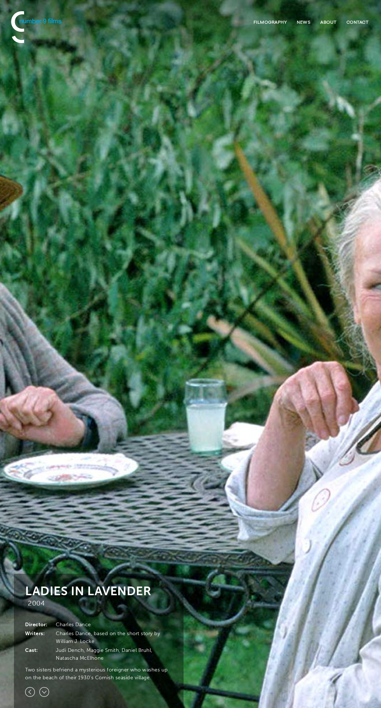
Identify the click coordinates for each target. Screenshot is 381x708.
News (303, 23)
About (328, 23)
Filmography (270, 23)
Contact (357, 23)
